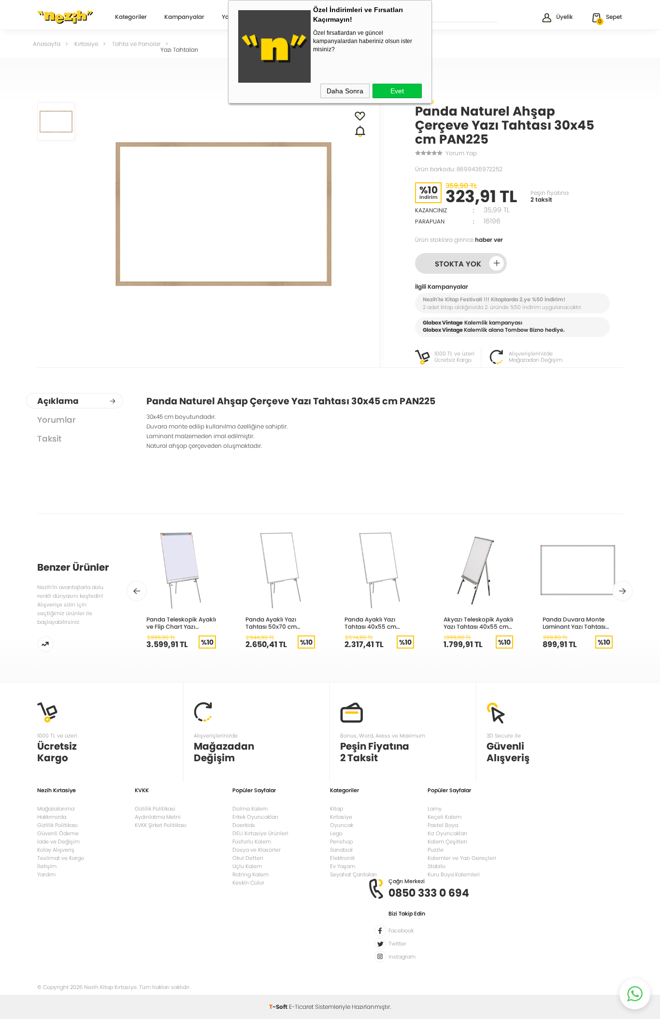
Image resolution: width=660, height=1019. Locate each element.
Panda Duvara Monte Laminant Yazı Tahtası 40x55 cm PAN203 (574, 623)
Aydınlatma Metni (158, 817)
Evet (397, 91)
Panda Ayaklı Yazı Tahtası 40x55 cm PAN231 (370, 623)
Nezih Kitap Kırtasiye (65, 17)
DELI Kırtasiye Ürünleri (260, 833)
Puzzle (436, 850)
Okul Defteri (247, 858)
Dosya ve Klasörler (256, 850)
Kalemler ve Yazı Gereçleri (462, 858)
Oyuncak (341, 825)
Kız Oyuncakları (447, 833)
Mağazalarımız (56, 808)
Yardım (46, 874)
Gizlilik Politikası (57, 825)
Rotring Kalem (250, 874)
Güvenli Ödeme (58, 833)
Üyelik (564, 17)
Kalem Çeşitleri (447, 841)
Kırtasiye (341, 817)
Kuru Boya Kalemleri (454, 874)
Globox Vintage (443, 330)
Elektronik (342, 858)
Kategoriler (131, 17)
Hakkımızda (51, 817)
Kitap (336, 808)
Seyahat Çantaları (353, 874)
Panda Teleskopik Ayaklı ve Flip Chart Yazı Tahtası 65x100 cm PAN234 (181, 623)
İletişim (47, 866)
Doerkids (243, 825)
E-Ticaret (301, 1007)
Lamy (435, 808)
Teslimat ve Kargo (60, 858)
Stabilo (436, 866)
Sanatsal (341, 850)
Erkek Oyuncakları (255, 817)
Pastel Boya (443, 825)
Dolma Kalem (250, 808)
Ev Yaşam (342, 866)
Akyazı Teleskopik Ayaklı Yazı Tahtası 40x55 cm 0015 (478, 623)
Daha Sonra (345, 91)
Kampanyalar (184, 17)
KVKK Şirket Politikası (161, 825)
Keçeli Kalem (444, 817)
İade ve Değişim (58, 841)
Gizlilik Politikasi (155, 808)
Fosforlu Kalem (251, 841)
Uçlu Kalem (247, 866)
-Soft (279, 1007)
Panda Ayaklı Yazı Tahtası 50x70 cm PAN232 (271, 623)
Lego (336, 833)
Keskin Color (248, 882)
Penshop (341, 841)
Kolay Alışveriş (55, 850)
